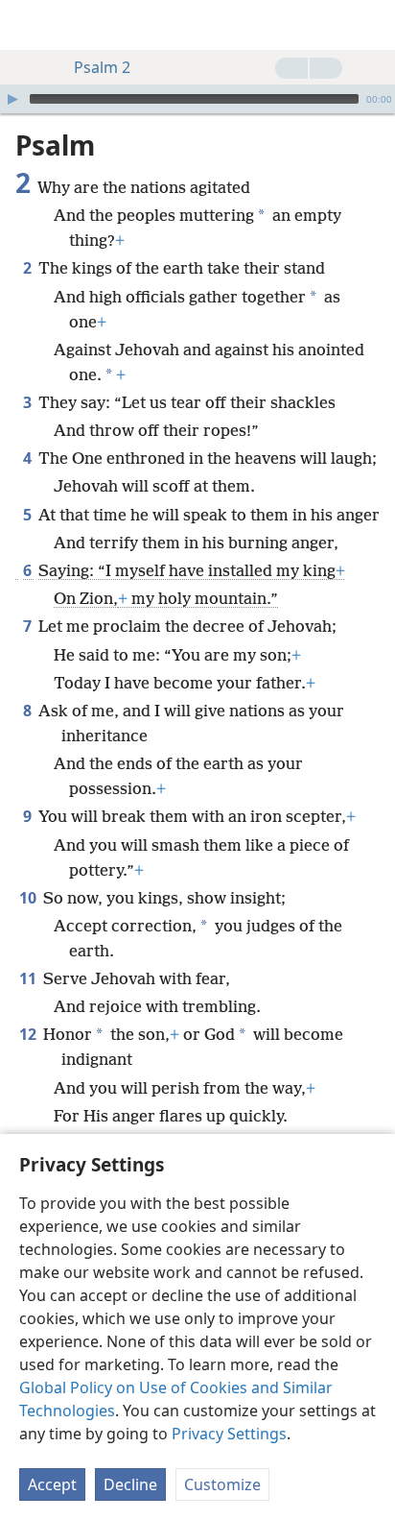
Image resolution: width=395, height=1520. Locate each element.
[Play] (12, 99)
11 (29, 978)
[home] (29, 25)
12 (29, 1034)
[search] (371, 25)
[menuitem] (29, 25)
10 (29, 897)
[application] (197, 98)
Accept (52, 1484)
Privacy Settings (229, 1433)
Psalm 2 (102, 67)
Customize (222, 1484)
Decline (130, 1484)
